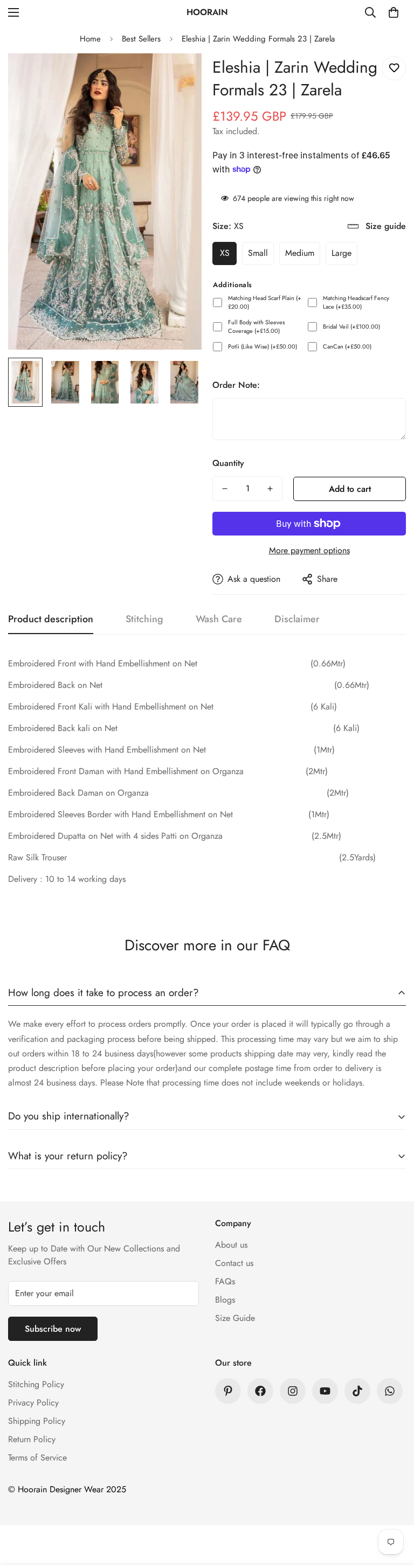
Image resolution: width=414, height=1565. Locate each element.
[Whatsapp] (390, 1391)
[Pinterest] (228, 1391)
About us (231, 1245)
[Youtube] (325, 1391)
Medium (299, 253)
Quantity (228, 463)
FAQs (225, 1281)
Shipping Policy (36, 1421)
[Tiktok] (357, 1391)
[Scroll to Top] (393, 1506)
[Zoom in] (179, 76)
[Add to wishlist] (394, 68)
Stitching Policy (36, 1384)
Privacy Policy (33, 1402)
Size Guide (235, 1318)
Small (258, 253)
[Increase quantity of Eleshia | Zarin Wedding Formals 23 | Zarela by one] (270, 488)
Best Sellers (141, 39)
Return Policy (32, 1439)
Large (341, 253)
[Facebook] (260, 1391)
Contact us (234, 1263)
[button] (393, 12)
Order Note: (236, 385)
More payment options (309, 550)
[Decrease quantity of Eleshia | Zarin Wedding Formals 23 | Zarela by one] (225, 488)
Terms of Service (37, 1457)
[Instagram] (293, 1391)
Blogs (225, 1299)
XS (225, 253)
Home (90, 39)
